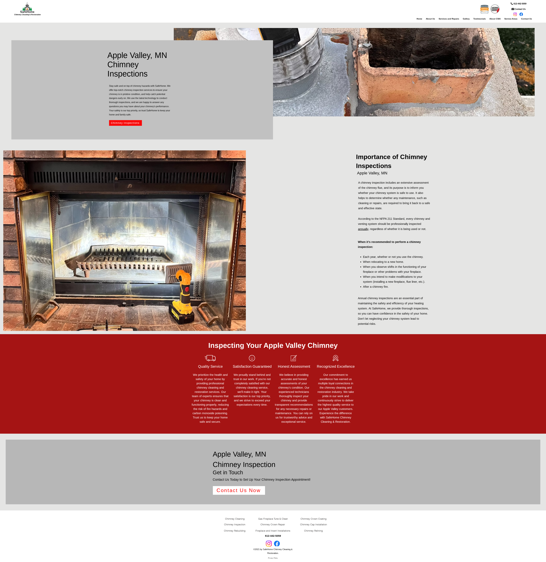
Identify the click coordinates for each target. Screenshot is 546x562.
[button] (430, 17)
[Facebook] (521, 14)
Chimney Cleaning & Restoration (27, 15)
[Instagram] (515, 14)
